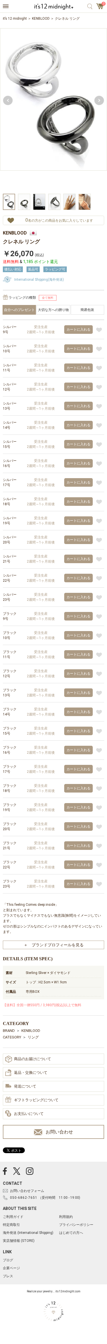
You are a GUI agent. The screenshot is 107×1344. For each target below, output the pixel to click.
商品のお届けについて (32, 1059)
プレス (8, 1276)
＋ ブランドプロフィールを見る (54, 945)
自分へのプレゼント (19, 310)
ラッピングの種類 (22, 297)
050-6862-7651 (23, 1198)
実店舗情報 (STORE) (19, 1241)
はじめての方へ (71, 1233)
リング (33, 1037)
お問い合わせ (59, 1132)
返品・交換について (30, 1072)
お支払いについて (29, 1113)
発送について (25, 1086)
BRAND (9, 1030)
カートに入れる (78, 330)
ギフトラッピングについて (36, 1100)
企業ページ (11, 1268)
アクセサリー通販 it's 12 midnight (53, 6)
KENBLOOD (41, 19)
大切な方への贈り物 (53, 310)
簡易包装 (87, 310)
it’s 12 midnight (15, 19)
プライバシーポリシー (76, 1225)
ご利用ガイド (13, 1217)
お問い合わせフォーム (27, 1191)
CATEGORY (12, 1037)
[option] (53, 110)
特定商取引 (11, 1225)
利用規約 (66, 1217)
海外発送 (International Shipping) (28, 1233)
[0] (100, 8)
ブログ (8, 1260)
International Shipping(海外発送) (39, 280)
